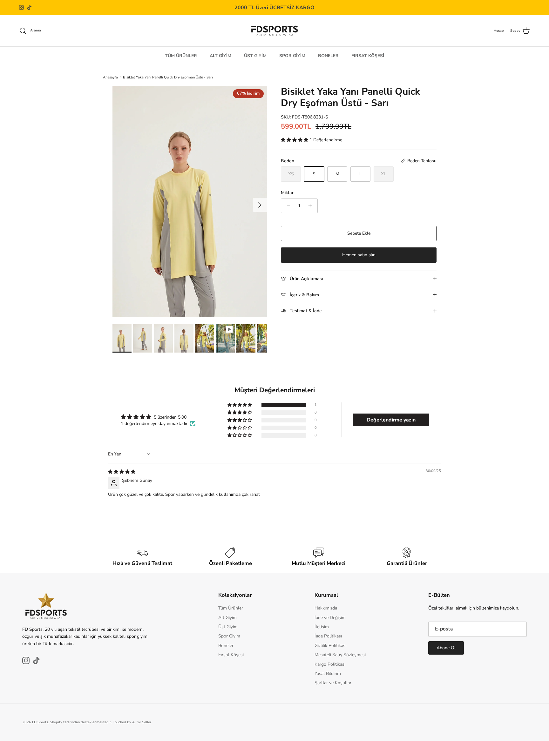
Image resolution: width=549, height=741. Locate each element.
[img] (121, 472)
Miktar (287, 193)
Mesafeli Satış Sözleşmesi (340, 655)
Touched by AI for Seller (132, 722)
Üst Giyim (228, 627)
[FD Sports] (274, 31)
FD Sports (40, 722)
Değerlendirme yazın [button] (391, 419)
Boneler (226, 646)
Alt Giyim (227, 618)
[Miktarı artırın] (311, 206)
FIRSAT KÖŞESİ (367, 55)
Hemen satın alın (359, 255)
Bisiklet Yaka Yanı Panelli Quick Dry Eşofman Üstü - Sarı (168, 77)
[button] (295, 140)
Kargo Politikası (330, 664)
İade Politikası (328, 636)
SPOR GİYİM (292, 55)
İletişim (322, 627)
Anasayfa (110, 77)
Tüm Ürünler (230, 608)
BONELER (328, 55)
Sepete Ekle (358, 233)
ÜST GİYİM (255, 55)
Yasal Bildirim (328, 673)
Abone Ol (446, 648)
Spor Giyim (229, 636)
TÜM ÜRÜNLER (181, 55)
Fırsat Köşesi (231, 655)
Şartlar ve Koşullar (333, 683)
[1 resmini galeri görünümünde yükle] (189, 202)
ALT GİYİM (220, 55)
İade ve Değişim (330, 618)
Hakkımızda (326, 608)
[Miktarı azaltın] (286, 206)
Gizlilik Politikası (330, 646)
